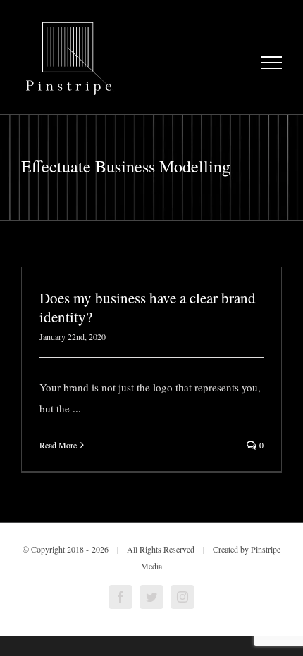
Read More (58, 444)
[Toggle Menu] (271, 62)
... (77, 408)
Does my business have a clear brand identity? (147, 307)
